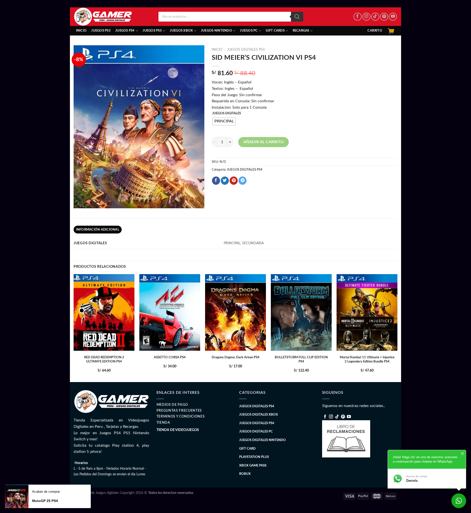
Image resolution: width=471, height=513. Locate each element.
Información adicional (97, 229)
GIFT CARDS (275, 30)
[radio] (224, 121)
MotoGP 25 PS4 (45, 501)
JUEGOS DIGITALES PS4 (246, 49)
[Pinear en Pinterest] (234, 180)
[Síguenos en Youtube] (393, 17)
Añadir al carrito (263, 142)
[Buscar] (297, 17)
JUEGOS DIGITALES (226, 113)
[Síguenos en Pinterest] (384, 17)
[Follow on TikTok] (375, 17)
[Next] (397, 328)
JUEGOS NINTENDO (216, 30)
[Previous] (74, 328)
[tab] (98, 229)
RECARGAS (301, 30)
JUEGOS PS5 (152, 30)
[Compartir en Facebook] (216, 180)
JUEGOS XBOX (181, 30)
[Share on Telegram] (242, 180)
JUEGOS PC (249, 30)
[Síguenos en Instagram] (366, 17)
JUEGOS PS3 (101, 30)
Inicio (81, 30)
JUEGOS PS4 (125, 30)
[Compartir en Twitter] (225, 180)
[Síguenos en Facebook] (357, 17)
